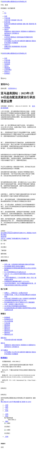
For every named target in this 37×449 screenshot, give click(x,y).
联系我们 (9, 43)
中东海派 (13, 20)
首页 (5, 16)
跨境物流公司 (8, 319)
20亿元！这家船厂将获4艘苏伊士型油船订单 (15, 238)
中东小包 (19, 20)
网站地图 (16, 402)
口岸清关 (7, 37)
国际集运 (13, 37)
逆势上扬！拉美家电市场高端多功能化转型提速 (19, 264)
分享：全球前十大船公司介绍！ (14, 304)
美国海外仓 (7, 31)
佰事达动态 (7, 46)
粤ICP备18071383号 (7, 402)
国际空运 (7, 327)
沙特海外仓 (15, 33)
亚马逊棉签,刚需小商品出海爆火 (14, 266)
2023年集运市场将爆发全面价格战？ (15, 306)
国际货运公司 (8, 330)
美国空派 (31, 24)
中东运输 (7, 323)
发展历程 (22, 41)
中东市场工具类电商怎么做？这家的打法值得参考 (20, 298)
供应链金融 (20, 37)
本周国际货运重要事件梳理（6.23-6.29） (17, 281)
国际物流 (7, 325)
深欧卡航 (25, 24)
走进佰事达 (7, 39)
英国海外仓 (24, 31)
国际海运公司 (8, 334)
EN (5, 13)
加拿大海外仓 (16, 31)
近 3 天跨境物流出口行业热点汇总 (15, 272)
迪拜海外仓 (7, 33)
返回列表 (3, 236)
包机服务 (7, 27)
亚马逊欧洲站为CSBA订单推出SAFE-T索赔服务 (19, 302)
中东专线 (7, 18)
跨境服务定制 (28, 37)
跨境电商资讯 (16, 46)
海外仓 (6, 29)
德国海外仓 (32, 31)
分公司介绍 (15, 41)
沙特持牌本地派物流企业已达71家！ (15, 300)
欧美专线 (7, 22)
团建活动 (28, 41)
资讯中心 (7, 44)
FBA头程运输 (8, 321)
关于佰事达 (7, 41)
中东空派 (7, 20)
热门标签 (22, 402)
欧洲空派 (7, 24)
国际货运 (7, 329)
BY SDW (28, 402)
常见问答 (24, 46)
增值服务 (7, 35)
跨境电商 (5, 108)
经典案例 (15, 43)
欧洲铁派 (13, 24)
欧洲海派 (19, 24)
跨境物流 (7, 317)
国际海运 (7, 332)
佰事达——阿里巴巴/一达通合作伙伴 (16, 293)
